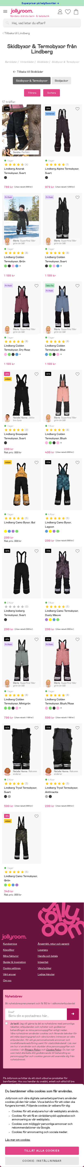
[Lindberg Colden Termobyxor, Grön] (5, 266)
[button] (5, 11)
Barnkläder (11, 62)
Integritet (43, 962)
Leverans (43, 950)
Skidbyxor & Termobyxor (65, 62)
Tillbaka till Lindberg (17, 33)
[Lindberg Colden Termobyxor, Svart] (9, 266)
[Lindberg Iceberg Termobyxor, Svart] (5, 619)
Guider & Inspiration (14, 962)
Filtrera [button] (32, 92)
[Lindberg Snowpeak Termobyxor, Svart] (5, 442)
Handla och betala (48, 956)
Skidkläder (43, 62)
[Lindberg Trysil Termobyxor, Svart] (5, 796)
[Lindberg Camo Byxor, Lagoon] (9, 531)
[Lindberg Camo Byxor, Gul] (5, 531)
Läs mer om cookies (17, 1140)
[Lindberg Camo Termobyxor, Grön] (16, 531)
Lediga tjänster (46, 974)
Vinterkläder (27, 62)
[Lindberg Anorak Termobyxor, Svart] (5, 177)
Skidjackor (61, 80)
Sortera (51, 92)
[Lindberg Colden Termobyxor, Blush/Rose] (46, 708)
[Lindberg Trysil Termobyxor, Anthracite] (9, 796)
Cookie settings (12, 968)
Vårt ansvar (9, 974)
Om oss (7, 980)
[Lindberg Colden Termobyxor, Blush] (46, 442)
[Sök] (7, 23)
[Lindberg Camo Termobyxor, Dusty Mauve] (13, 531)
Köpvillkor (8, 950)
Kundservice (10, 943)
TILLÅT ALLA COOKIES (42, 1150)
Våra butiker (44, 968)
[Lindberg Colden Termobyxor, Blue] (16, 266)
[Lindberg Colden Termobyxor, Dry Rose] (13, 266)
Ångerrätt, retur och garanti (53, 943)
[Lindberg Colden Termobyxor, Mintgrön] (5, 708)
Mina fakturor (11, 956)
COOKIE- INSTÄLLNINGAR (42, 1161)
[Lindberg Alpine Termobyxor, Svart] (46, 177)
